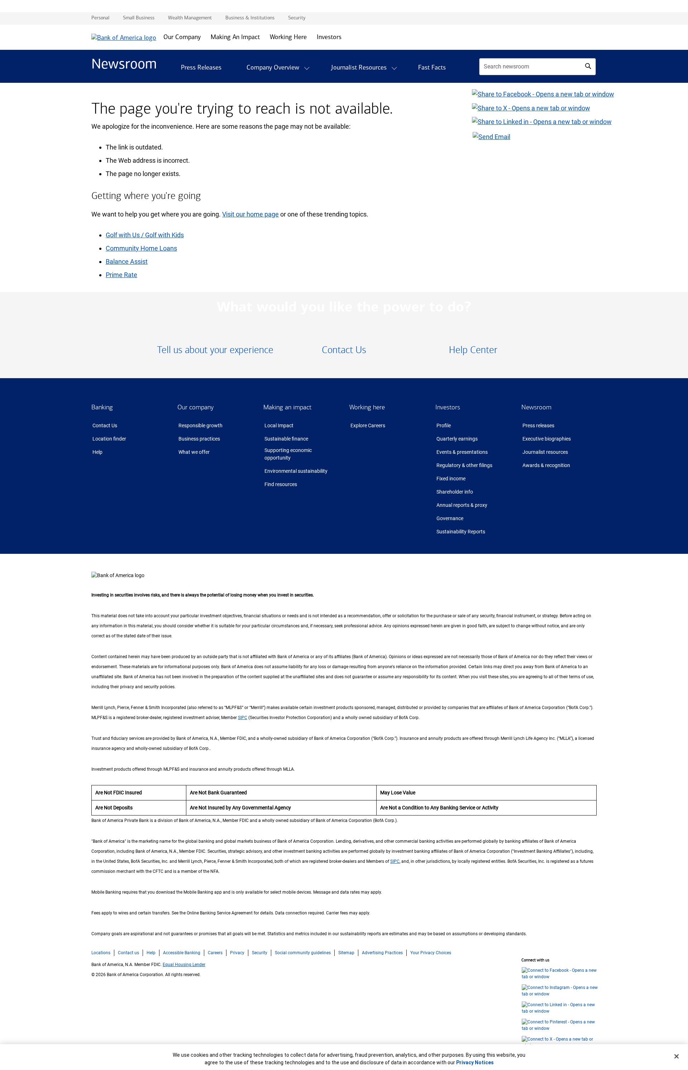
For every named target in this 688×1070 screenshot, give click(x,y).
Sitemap (346, 952)
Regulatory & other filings (464, 465)
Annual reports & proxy (461, 505)
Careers (215, 952)
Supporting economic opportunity (288, 454)
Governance (449, 518)
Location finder (109, 439)
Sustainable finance (286, 439)
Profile (443, 425)
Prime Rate (121, 275)
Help (97, 452)
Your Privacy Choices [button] (430, 952)
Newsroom (536, 407)
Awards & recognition (546, 465)
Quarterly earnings (457, 439)
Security (259, 952)
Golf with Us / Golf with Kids (145, 235)
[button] (306, 68)
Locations (100, 952)
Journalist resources (545, 452)
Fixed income (450, 478)
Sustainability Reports (460, 531)
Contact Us (104, 425)
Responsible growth (200, 425)
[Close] (676, 1056)
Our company (195, 407)
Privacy (237, 952)
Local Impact (278, 425)
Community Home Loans (141, 248)
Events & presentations (462, 452)
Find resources (280, 484)
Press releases (538, 425)
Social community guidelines (303, 952)
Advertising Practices (382, 952)
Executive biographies (546, 439)
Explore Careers (367, 425)
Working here (367, 407)
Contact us (128, 952)
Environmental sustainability (296, 471)
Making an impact (287, 407)
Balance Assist (127, 261)
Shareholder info (454, 492)
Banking (102, 407)
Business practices (199, 439)
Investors (447, 407)
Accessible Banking (181, 952)
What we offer (194, 452)
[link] (215, 350)
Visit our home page (250, 214)
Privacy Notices (475, 1062)
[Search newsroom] (588, 66)
